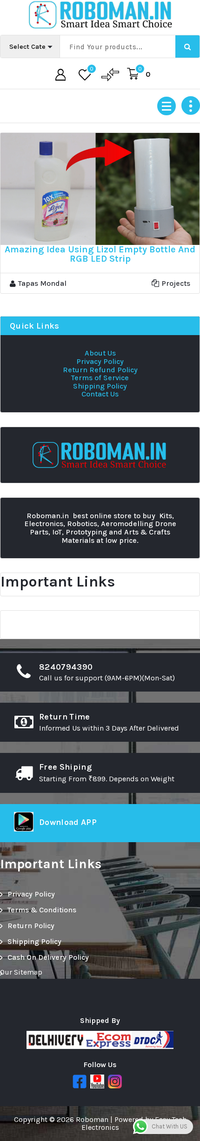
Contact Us (100, 393)
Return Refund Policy (100, 369)
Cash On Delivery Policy (48, 957)
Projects (175, 283)
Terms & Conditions (41, 909)
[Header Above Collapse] (190, 105)
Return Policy (30, 925)
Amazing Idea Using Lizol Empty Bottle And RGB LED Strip (100, 254)
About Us (100, 353)
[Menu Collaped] (166, 106)
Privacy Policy (100, 361)
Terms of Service (100, 377)
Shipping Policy (100, 386)
